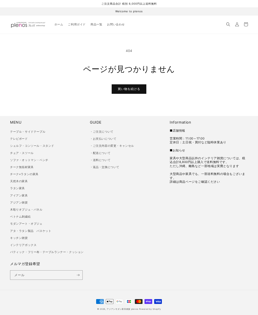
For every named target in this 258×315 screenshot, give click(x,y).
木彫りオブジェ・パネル (26, 209)
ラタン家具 (17, 188)
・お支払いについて (103, 138)
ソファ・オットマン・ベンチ (29, 160)
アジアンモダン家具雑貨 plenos (122, 309)
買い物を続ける (129, 89)
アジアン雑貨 (19, 202)
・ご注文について (101, 131)
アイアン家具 (19, 195)
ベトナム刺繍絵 (20, 216)
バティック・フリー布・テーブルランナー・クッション (47, 252)
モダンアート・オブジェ (26, 223)
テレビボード (19, 138)
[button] (228, 24)
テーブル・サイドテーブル (27, 131)
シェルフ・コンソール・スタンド (32, 145)
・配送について (100, 153)
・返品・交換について (104, 167)
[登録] (78, 275)
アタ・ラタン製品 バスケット (30, 230)
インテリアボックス (23, 245)
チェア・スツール (22, 153)
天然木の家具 (19, 181)
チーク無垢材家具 (22, 167)
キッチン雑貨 (19, 238)
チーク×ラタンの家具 (24, 174)
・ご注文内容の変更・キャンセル (112, 145)
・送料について (100, 160)
